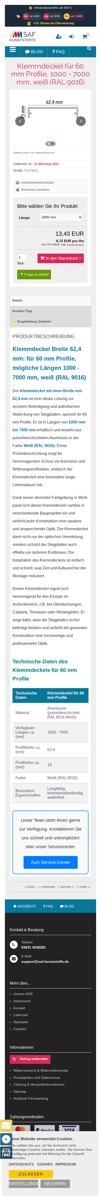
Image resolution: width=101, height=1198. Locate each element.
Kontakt (19, 1008)
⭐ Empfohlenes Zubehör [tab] (32, 321)
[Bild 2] (52, 144)
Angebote (26, 906)
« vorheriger (47, 887)
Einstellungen (23, 1184)
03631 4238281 (33, 947)
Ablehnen (55, 1184)
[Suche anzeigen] (89, 48)
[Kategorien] (13, 49)
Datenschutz (21, 1164)
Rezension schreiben (35, 189)
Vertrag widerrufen (34, 1059)
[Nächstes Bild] (81, 121)
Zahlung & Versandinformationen (38, 1084)
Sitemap (19, 1091)
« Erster (30, 887)
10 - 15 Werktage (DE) (43, 164)
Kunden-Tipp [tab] (22, 311)
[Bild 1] (49, 144)
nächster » (67, 887)
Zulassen (31, 1174)
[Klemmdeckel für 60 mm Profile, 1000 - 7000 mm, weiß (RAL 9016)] (50, 121)
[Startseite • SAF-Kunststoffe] (22, 36)
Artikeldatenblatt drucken (37, 182)
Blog (68, 906)
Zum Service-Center (50, 862)
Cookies (44, 1164)
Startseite (20, 1022)
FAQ (49, 906)
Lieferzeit (20, 1015)
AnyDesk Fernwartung (30, 1098)
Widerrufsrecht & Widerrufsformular (40, 1070)
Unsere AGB (23, 994)
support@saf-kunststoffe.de (45, 961)
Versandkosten (75, 244)
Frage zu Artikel (36, 274)
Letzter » (84, 887)
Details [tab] (17, 300)
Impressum (65, 1164)
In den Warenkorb (60, 258)
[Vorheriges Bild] (20, 121)
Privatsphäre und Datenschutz (36, 1078)
